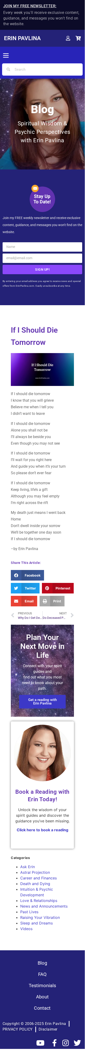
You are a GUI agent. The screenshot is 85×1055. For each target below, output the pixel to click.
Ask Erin (27, 866)
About (42, 997)
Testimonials (42, 985)
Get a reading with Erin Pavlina (42, 701)
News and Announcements (44, 906)
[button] (6, 56)
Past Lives (29, 911)
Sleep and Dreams (36, 923)
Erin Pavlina (22, 38)
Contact (42, 1008)
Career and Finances (38, 878)
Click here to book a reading (42, 830)
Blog (42, 963)
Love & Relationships (38, 900)
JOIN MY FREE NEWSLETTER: (30, 6)
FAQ (42, 974)
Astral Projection (35, 872)
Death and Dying (35, 883)
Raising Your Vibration (40, 917)
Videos (26, 928)
